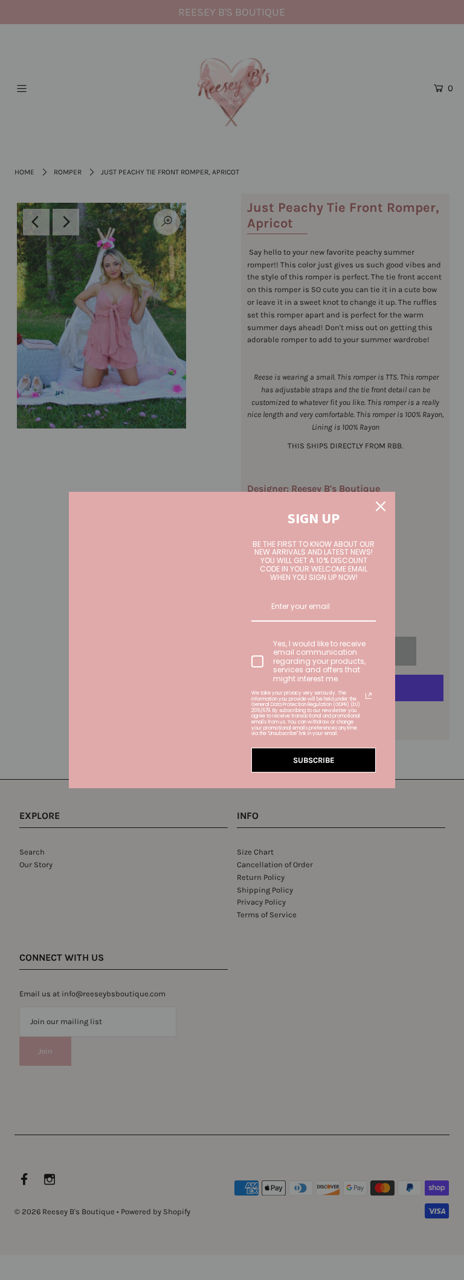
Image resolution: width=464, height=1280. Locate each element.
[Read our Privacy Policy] (368, 696)
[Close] (380, 506)
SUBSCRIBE (314, 760)
